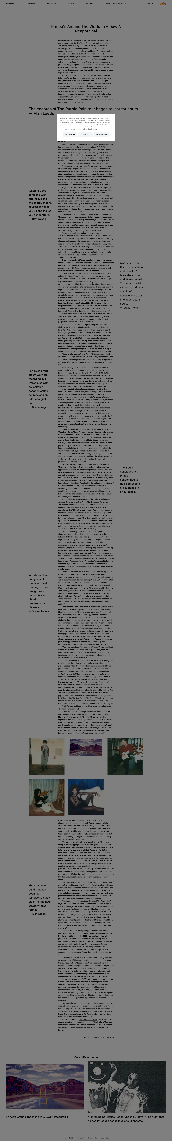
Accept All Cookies (101, 134)
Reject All (85, 134)
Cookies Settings (70, 134)
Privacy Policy (64, 129)
